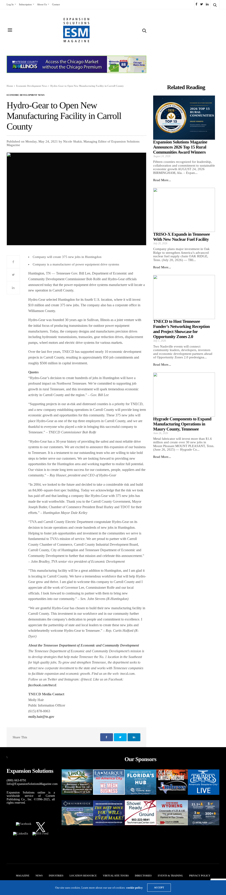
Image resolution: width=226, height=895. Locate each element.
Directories (143, 875)
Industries (56, 875)
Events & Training (170, 875)
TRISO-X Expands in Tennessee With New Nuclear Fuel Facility (181, 237)
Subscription (25, 4)
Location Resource (83, 875)
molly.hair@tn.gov (41, 716)
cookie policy (134, 887)
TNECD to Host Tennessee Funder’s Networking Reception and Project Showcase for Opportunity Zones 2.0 (181, 329)
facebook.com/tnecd (42, 685)
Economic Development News (26, 95)
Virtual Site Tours (116, 875)
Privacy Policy (199, 875)
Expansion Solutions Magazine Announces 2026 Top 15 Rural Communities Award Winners (180, 147)
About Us (42, 4)
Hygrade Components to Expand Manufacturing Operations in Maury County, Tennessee (182, 424)
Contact (56, 4)
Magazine (22, 875)
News (39, 875)
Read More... (162, 180)
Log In (10, 4)
